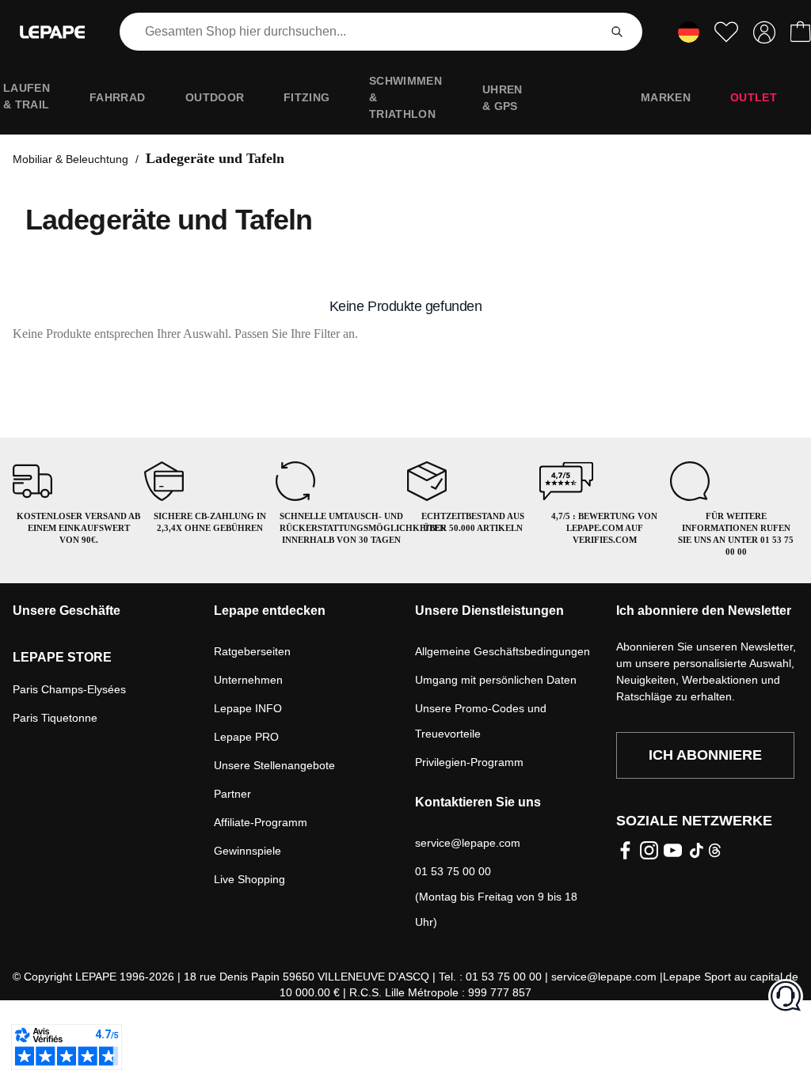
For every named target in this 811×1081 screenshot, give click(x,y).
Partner (232, 793)
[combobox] (362, 32)
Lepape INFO (248, 708)
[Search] (617, 31)
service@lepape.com (467, 842)
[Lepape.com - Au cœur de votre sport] (52, 32)
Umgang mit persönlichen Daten (496, 679)
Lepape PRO (246, 736)
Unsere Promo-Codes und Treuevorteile (480, 721)
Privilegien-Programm (469, 762)
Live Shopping (249, 879)
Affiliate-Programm (260, 822)
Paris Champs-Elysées (69, 689)
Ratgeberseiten (252, 651)
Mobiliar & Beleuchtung (70, 159)
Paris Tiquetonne (55, 717)
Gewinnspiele (247, 850)
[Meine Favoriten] (726, 32)
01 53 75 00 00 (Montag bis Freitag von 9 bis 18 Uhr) (496, 896)
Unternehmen (248, 679)
